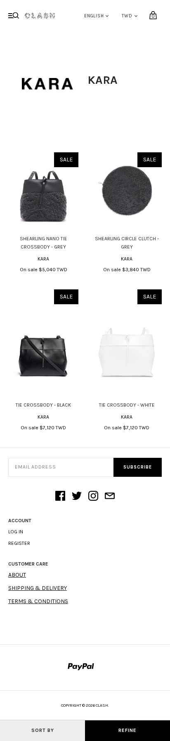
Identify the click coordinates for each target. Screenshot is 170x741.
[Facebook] (60, 496)
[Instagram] (93, 496)
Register (19, 543)
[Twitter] (77, 496)
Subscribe (137, 467)
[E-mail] (110, 496)
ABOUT (17, 574)
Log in (15, 532)
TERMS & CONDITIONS (38, 601)
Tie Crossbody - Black (43, 405)
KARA (43, 259)
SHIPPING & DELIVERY (37, 588)
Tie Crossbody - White (127, 405)
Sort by (42, 730)
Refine (127, 730)
